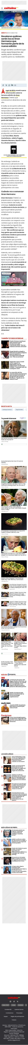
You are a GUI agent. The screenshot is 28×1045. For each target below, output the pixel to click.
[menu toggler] (2, 8)
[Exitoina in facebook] (14, 1001)
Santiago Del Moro (7, 409)
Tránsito (14, 1020)
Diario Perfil (5, 1005)
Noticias (20, 1005)
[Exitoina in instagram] (10, 1001)
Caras (13, 1005)
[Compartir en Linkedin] (12, 85)
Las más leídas (7, 754)
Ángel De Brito (19, 409)
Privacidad (19, 1013)
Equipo (6, 1016)
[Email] (15, 85)
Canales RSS (8, 1009)
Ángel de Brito (11, 90)
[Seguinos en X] (17, 1001)
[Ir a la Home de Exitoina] (11, 8)
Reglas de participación (17, 1016)
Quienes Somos (19, 1009)
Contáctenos (9, 1013)
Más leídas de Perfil (9, 827)
